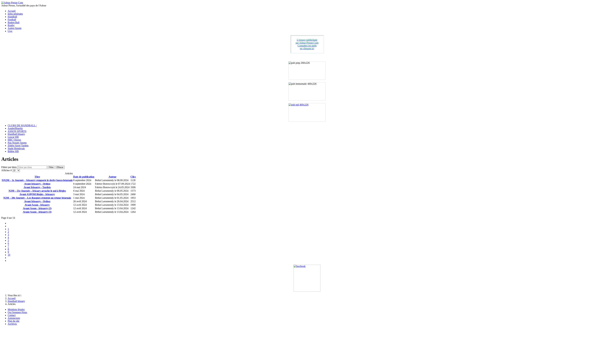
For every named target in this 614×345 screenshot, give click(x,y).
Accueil (12, 11)
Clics (133, 176)
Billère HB (13, 151)
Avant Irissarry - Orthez (37, 183)
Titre (37, 176)
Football (12, 19)
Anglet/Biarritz (15, 128)
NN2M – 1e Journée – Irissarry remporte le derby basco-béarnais (37, 180)
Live (10, 31)
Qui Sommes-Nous (17, 312)
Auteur (112, 176)
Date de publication (83, 176)
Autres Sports (14, 28)
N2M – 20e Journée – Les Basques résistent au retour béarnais (37, 197)
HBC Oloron (14, 139)
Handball (12, 16)
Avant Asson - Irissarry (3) (37, 212)
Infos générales (15, 13)
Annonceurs (14, 318)
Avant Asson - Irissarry (37, 204)
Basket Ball (13, 22)
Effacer (60, 167)
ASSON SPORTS (17, 131)
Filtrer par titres (9, 167)
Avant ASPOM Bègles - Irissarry (37, 194)
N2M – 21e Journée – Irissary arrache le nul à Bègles (37, 190)
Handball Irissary (16, 134)
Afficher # (6, 170)
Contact (12, 315)
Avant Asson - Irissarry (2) (37, 208)
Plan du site (13, 321)
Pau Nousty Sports (17, 142)
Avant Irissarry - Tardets (37, 187)
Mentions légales (16, 309)
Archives (12, 323)
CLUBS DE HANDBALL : (22, 125)
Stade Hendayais (16, 148)
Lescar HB (13, 137)
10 (9, 254)
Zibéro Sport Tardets (18, 145)
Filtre (51, 167)
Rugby (11, 25)
